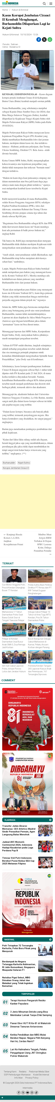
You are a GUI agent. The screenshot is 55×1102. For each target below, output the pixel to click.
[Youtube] (27, 1092)
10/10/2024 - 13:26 (29, 34)
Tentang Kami (10, 1071)
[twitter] (44, 39)
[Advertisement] (27, 501)
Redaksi (22, 1071)
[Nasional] (50, 939)
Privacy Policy (31, 1078)
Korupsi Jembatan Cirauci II (16, 468)
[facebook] (38, 39)
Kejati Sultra (24, 463)
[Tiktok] (36, 1092)
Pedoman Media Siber (39, 1071)
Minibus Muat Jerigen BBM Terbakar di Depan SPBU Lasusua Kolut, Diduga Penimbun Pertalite (42, 544)
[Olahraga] (50, 820)
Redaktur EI (15, 47)
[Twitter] (23, 1092)
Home (5, 10)
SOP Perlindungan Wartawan (17, 1075)
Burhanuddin (9, 463)
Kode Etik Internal (41, 1075)
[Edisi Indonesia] (10, 4)
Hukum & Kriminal (20, 10)
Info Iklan (18, 1078)
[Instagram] (32, 1092)
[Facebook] (19, 1092)
